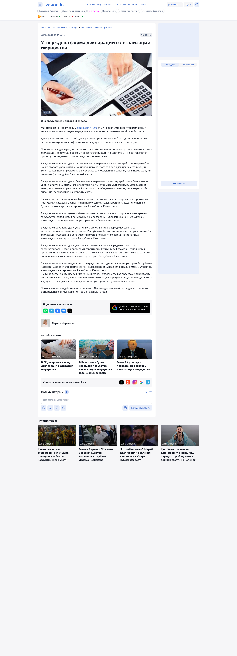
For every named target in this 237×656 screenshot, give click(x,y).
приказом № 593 (87, 127)
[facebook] (57, 310)
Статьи (118, 4)
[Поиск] (196, 4)
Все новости (86, 27)
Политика (90, 4)
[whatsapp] (45, 310)
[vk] (63, 310)
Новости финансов (104, 27)
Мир (99, 4)
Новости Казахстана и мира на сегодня (59, 27)
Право (143, 4)
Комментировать (140, 407)
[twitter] (69, 310)
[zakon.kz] (55, 4)
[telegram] (51, 310)
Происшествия (130, 4)
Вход (150, 391)
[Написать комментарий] (96, 400)
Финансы (108, 4)
